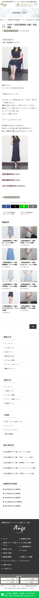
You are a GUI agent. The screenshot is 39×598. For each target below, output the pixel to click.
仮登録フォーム (9, 403)
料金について (9, 352)
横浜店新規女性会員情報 (12, 506)
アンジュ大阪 (10, 579)
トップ (5, 539)
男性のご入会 (7, 549)
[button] (6, 206)
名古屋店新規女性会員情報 (13, 502)
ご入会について (10, 348)
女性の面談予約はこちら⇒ (11, 174)
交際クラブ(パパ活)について (14, 421)
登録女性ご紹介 (10, 356)
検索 (33, 326)
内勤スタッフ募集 (26, 557)
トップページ (9, 343)
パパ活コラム (7, 569)
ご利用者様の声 (26, 546)
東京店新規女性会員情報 (11, 31)
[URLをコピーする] (33, 206)
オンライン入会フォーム (12, 364)
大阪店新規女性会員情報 (12, 493)
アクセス (24, 550)
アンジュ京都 (10, 582)
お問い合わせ (7, 565)
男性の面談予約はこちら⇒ (11, 180)
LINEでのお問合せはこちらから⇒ (13, 186)
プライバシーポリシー (12, 430)
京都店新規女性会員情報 (12, 498)
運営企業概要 (9, 434)
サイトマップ (9, 426)
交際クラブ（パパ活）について (11, 544)
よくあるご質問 (10, 360)
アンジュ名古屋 (29, 579)
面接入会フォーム (10, 368)
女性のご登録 (7, 553)
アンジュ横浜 (29, 582)
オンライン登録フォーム (12, 399)
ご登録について (10, 391)
